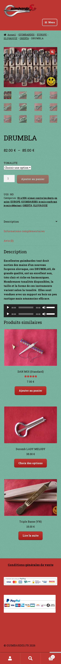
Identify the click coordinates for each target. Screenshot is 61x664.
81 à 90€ (22, 198)
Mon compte (10, 658)
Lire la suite (31, 535)
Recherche (30, 658)
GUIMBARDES (26, 34)
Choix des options (30, 463)
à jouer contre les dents (40, 198)
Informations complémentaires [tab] (24, 231)
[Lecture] (8, 307)
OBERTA (24, 38)
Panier (47, 655)
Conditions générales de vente (30, 565)
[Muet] (44, 307)
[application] (30, 307)
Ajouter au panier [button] (30, 390)
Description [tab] (11, 221)
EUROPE (42, 34)
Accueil (11, 34)
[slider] (51, 307)
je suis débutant (12, 205)
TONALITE (11, 163)
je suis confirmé (48, 201)
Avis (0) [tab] (9, 240)
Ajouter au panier (32, 179)
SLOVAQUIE (10, 38)
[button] (52, 52)
